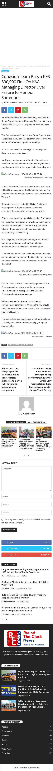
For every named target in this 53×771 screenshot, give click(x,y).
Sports (4, 744)
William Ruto (27, 345)
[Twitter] (11, 110)
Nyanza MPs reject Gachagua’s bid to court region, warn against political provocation (8, 443)
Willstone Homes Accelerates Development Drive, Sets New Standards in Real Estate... (33, 704)
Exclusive (22, 437)
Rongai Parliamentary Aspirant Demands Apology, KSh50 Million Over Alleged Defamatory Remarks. (43, 445)
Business (5, 736)
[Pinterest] (18, 110)
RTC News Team (10, 102)
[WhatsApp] (25, 110)
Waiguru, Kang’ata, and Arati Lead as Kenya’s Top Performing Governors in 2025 (26, 609)
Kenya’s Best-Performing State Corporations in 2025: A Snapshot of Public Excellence (25, 571)
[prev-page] (24, 455)
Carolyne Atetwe (8, 601)
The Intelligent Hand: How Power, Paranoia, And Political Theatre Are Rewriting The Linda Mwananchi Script (26, 444)
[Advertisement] (26, 35)
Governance (6, 731)
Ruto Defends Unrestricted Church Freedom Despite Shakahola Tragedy (23, 596)
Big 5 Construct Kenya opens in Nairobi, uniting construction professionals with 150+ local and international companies (11, 379)
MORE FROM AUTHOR (36, 422)
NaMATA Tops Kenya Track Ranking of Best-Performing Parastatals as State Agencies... (33, 689)
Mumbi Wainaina (8, 576)
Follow (46, 549)
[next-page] (28, 455)
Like (47, 542)
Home (3, 66)
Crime (3, 740)
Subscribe (45, 555)
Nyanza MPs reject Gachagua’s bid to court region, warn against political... (35, 674)
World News (6, 749)
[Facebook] (4, 110)
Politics (11, 66)
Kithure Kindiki (14, 345)
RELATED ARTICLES (16, 422)
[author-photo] (26, 404)
